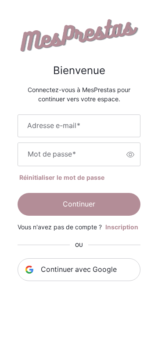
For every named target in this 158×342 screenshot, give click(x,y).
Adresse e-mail (53, 126)
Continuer (79, 204)
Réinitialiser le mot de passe (61, 177)
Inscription (121, 227)
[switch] (130, 154)
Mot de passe (52, 154)
